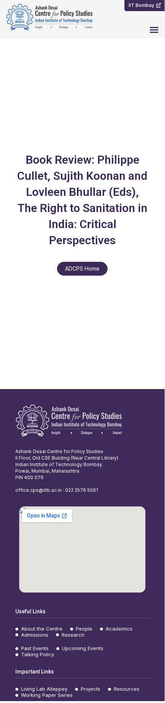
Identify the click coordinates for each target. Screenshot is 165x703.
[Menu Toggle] (154, 29)
